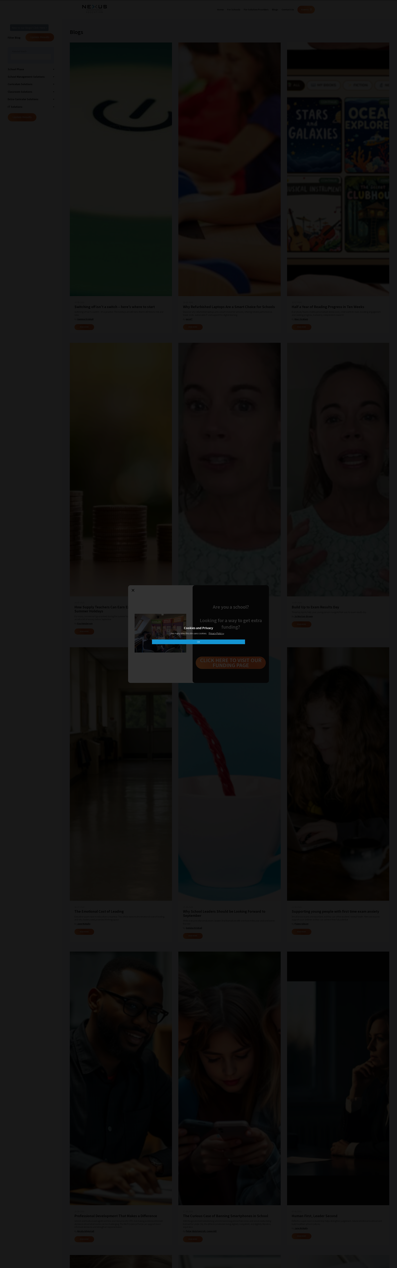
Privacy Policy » (216, 633)
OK (198, 641)
